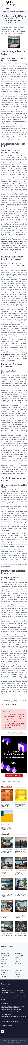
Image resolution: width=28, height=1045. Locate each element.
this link (20, 140)
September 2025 (5, 966)
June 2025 (17, 961)
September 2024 (5, 953)
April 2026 (17, 972)
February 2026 (18, 970)
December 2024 (19, 955)
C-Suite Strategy (5, 11)
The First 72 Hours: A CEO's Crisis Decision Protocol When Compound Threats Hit (14, 1014)
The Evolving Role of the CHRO (14, 714)
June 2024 (17, 949)
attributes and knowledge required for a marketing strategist (14, 352)
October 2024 (18, 953)
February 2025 (18, 957)
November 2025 (5, 968)
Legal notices (6, 1040)
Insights (13, 11)
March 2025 (4, 959)
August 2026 (18, 976)
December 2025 (19, 968)
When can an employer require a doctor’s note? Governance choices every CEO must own (11, 1020)
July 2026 (3, 976)
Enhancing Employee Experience (15, 722)
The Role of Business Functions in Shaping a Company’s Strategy (13, 998)
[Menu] (3, 5)
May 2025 (3, 961)
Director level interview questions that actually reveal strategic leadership (13, 993)
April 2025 (17, 959)
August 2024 (18, 951)
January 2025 (4, 957)
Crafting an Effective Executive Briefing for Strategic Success (13, 987)
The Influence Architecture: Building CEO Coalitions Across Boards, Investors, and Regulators (12, 1007)
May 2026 (3, 974)
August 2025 (18, 963)
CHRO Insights (20, 11)
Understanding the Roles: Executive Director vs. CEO (13, 995)
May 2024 (3, 949)
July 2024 (3, 951)
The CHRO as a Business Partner (15, 723)
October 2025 (18, 966)
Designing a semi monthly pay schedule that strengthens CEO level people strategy (11, 1010)
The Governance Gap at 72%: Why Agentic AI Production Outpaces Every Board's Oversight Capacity (13, 1017)
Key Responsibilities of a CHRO (14, 716)
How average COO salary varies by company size (12, 990)
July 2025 (3, 963)
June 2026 (17, 974)
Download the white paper (14, 775)
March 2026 (4, 972)
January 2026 (4, 970)
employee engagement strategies (12, 241)
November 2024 (5, 955)
